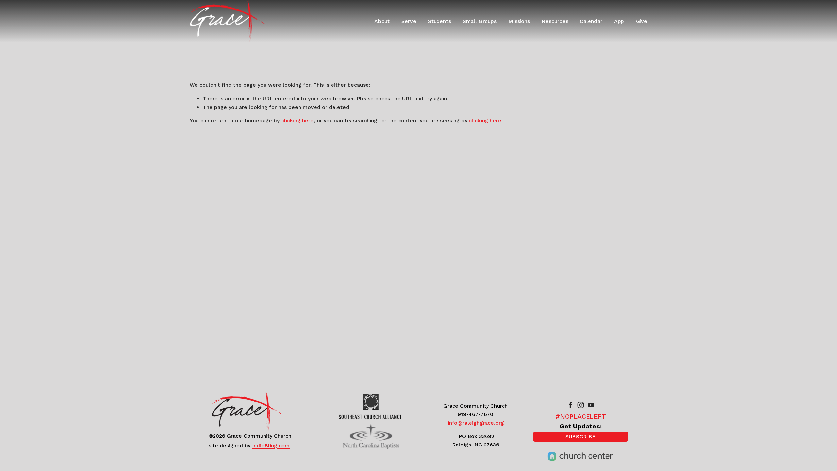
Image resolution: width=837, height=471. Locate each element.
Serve (408, 21)
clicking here (297, 120)
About (382, 21)
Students (439, 21)
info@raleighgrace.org (476, 423)
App (619, 21)
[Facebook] (570, 405)
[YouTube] (591, 405)
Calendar (591, 21)
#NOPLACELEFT (580, 416)
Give (641, 21)
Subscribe (580, 436)
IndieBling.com (271, 446)
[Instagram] (580, 405)
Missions (519, 21)
